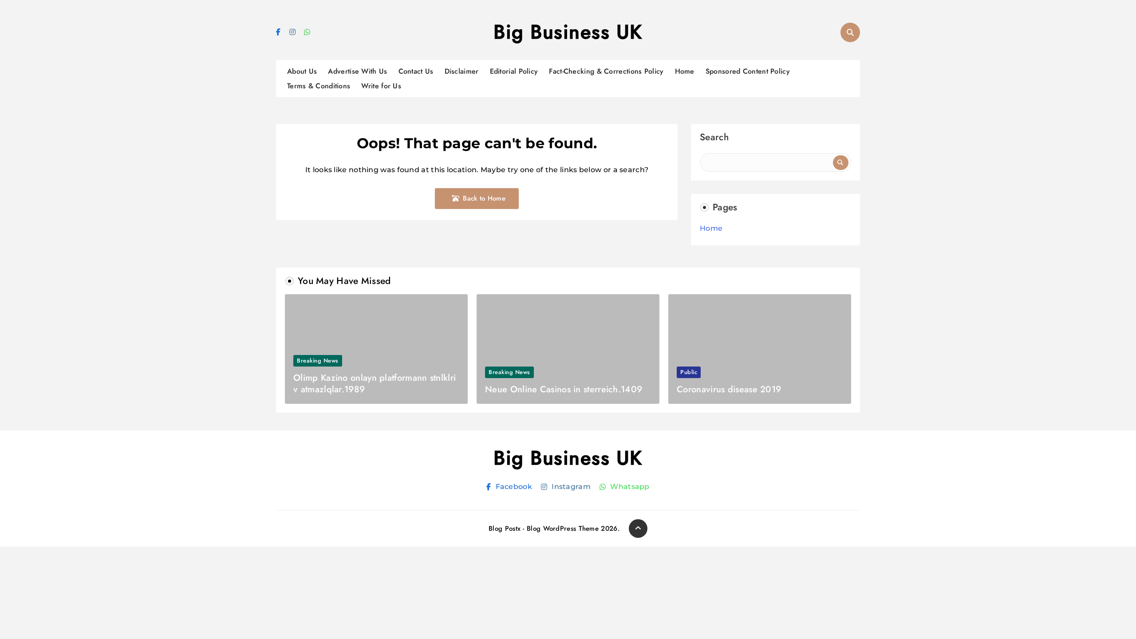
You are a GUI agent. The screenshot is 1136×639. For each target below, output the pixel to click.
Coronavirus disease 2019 (729, 389)
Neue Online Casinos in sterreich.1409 (563, 389)
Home (684, 71)
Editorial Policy (514, 71)
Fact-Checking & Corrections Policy (606, 71)
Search (714, 138)
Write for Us (381, 86)
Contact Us (416, 71)
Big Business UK (568, 32)
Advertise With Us (357, 71)
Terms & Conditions (318, 86)
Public (688, 372)
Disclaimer (462, 71)
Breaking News (318, 360)
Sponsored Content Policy (748, 71)
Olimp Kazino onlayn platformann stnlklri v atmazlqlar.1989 (374, 383)
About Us (302, 71)
